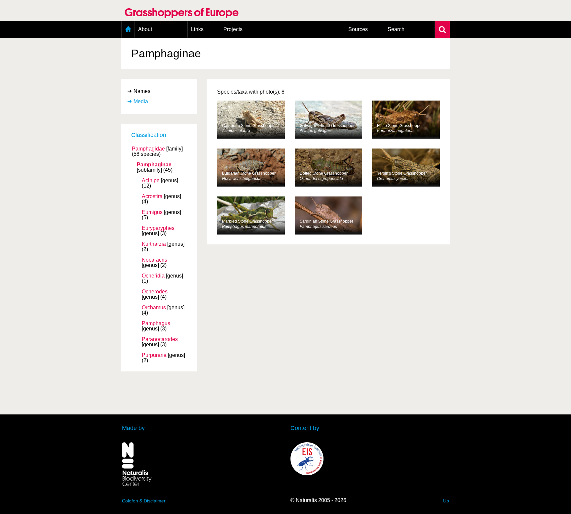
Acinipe (151, 180)
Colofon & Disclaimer (144, 500)
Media (140, 101)
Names (141, 91)
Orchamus (154, 307)
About (145, 29)
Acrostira (152, 196)
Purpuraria (154, 355)
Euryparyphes (158, 228)
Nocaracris (154, 260)
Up (446, 500)
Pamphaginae (154, 164)
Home (128, 29)
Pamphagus (156, 323)
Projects (233, 29)
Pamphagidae (148, 148)
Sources (358, 29)
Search (396, 29)
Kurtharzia (154, 244)
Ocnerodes (155, 291)
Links (197, 29)
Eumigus (152, 212)
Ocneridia (153, 275)
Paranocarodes (160, 339)
